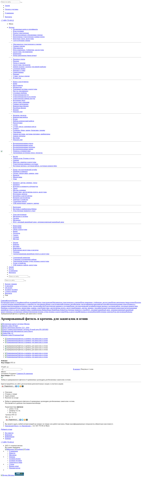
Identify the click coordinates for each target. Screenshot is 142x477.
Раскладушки (17, 123)
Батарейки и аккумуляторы (22, 196)
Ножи (15, 83)
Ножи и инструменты (20, 82)
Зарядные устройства (20, 199)
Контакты (8, 17)
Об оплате (8, 288)
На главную (9, 433)
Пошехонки (17, 53)
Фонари (16, 110)
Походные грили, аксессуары (23, 38)
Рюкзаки (16, 74)
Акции (7, 5)
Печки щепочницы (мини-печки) (25, 55)
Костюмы (16, 138)
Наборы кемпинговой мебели (23, 121)
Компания (8, 435)
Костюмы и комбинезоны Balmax (25, 209)
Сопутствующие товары (21, 40)
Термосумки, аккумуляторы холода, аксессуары (30, 192)
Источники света (19, 100)
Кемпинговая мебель (20, 117)
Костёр (15, 156)
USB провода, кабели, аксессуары (25, 265)
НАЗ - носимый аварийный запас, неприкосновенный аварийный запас (38, 222)
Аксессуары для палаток (21, 65)
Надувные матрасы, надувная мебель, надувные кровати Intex (35, 166)
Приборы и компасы (20, 171)
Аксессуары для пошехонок (23, 52)
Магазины (12, 455)
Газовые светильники (20, 104)
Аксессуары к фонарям (21, 102)
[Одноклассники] (20, 386)
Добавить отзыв (6, 429)
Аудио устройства (19, 263)
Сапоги (15, 235)
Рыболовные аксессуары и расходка (25, 250)
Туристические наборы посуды (24, 98)
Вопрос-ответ (14, 466)
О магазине (9, 286)
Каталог (12, 27)
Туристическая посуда (21, 95)
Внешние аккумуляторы (21, 198)
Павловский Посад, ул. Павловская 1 (18, 426)
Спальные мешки (19, 68)
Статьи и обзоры (11, 291)
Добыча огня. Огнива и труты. (24, 158)
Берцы (15, 231)
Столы (15, 125)
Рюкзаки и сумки (19, 70)
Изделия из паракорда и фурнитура (25, 186)
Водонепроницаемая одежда (23, 143)
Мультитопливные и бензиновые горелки (28, 35)
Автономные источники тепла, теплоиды (28, 153)
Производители (14, 468)
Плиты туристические (21, 33)
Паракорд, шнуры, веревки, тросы (25, 183)
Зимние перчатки (19, 136)
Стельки (16, 237)
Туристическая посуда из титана (24, 96)
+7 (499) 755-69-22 (7, 20)
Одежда (16, 128)
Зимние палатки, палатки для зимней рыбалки (29, 67)
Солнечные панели (20, 201)
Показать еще (18, 111)
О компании (9, 13)
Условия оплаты (15, 459)
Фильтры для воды (19, 115)
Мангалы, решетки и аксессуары (24, 162)
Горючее (16, 160)
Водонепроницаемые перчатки (24, 147)
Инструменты (18, 85)
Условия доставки (11, 289)
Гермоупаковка (18, 72)
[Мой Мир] (23, 386)
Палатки (16, 61)
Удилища (16, 252)
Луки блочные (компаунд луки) (24, 211)
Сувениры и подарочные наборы (24, 259)
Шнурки (16, 239)
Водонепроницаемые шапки (23, 149)
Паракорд (16, 184)
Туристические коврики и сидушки (25, 164)
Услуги (11, 269)
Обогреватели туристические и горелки (27, 44)
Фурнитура (17, 78)
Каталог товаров (11, 284)
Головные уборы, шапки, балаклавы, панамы (29, 130)
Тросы (15, 188)
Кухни (15, 119)
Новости (12, 453)
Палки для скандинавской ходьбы (25, 169)
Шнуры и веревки (19, 190)
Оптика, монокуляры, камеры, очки (25, 173)
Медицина (16, 220)
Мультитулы (17, 87)
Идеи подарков (18, 31)
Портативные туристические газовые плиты (29, 37)
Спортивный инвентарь (21, 257)
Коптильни (17, 207)
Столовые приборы (20, 93)
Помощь (8, 438)
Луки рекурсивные (20, 214)
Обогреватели (18, 48)
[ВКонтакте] (16, 386)
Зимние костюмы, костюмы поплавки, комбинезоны (31, 134)
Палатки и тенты (19, 59)
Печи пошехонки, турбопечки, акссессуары (28, 50)
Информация (9, 437)
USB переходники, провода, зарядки (26, 203)
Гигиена (16, 218)
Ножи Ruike (17, 227)
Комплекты (17, 248)
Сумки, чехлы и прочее (21, 76)
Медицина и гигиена (20, 216)
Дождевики (17, 132)
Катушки (16, 246)
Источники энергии (20, 194)
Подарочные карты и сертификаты (25, 29)
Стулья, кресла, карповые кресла (24, 126)
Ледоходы (16, 233)
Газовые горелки (19, 46)
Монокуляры (17, 177)
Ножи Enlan (17, 226)
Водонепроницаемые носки (23, 145)
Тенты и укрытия (19, 63)
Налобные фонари (19, 108)
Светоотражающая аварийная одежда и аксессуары (31, 254)
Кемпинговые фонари (21, 106)
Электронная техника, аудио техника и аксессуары (31, 261)
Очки (15, 179)
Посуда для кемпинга (20, 91)
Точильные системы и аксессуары (25, 89)
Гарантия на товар (15, 462)
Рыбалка (16, 244)
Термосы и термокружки (22, 151)
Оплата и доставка (11, 9)
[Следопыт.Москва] (1, 151)
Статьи (11, 464)
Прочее (15, 242)
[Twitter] (18, 386)
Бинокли (16, 175)
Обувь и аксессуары (20, 229)
